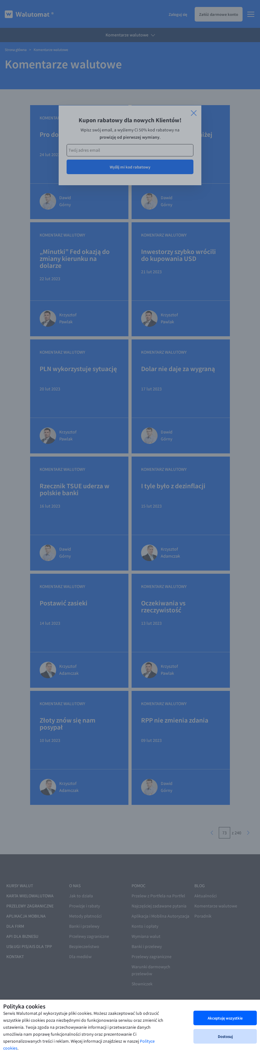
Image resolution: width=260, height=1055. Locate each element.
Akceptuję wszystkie (225, 1017)
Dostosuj (225, 1036)
